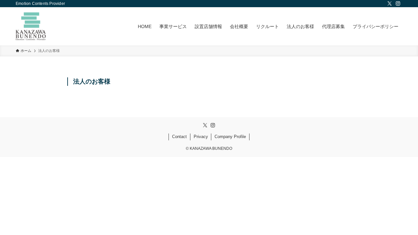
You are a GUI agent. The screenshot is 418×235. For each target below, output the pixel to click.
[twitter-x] (389, 3)
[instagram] (398, 3)
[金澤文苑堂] (31, 26)
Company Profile (230, 136)
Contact (179, 136)
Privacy (201, 136)
